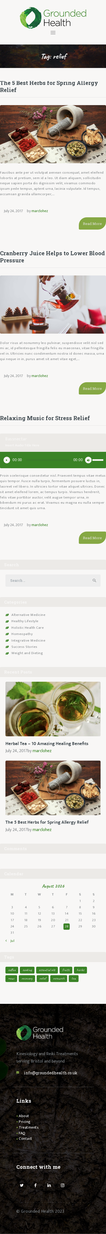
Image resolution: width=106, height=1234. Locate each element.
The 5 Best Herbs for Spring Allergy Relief (49, 86)
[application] (53, 460)
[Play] (7, 460)
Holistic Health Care (27, 628)
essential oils (47, 970)
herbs (80, 970)
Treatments (29, 1127)
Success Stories (24, 647)
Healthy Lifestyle (25, 621)
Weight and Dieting (27, 653)
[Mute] (88, 460)
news (11, 978)
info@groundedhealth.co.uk (50, 1072)
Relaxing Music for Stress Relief (45, 418)
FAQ (22, 1133)
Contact (25, 1138)
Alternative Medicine (28, 615)
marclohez (40, 211)
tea (73, 978)
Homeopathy (22, 634)
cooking (27, 970)
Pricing (25, 1122)
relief (42, 978)
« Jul (11, 941)
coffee (11, 970)
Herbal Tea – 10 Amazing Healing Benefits (46, 744)
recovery (26, 978)
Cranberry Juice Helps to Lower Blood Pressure (52, 257)
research (58, 978)
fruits (66, 970)
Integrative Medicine (28, 640)
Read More (92, 223)
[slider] (97, 459)
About (24, 1116)
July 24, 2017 (13, 211)
